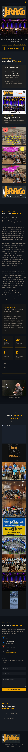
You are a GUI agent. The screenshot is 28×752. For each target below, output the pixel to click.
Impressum (7, 744)
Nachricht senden (14, 689)
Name (3, 665)
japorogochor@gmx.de (11, 652)
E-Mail (4, 671)
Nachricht (5, 677)
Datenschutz (15, 744)
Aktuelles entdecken (14, 48)
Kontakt (21, 744)
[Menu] (25, 2)
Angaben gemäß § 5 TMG (10, 713)
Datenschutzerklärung (9, 722)
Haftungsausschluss (9, 718)
